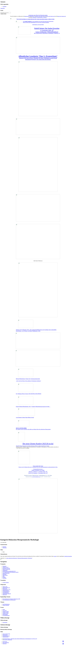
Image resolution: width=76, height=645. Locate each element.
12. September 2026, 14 (47, 30)
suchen (55, 556)
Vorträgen (45, 17)
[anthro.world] (37, 16)
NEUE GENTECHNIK (21, 428)
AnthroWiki (2, 8)
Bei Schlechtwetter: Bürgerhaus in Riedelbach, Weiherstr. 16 (47, 33)
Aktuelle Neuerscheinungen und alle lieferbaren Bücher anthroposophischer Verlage (32, 445)
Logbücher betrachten (68, 556)
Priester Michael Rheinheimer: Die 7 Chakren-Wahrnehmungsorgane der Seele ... (33, 406)
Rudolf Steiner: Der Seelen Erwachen (46, 28)
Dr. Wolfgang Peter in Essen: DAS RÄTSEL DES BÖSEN (28, 393)
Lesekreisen (34, 17)
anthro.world (42, 16)
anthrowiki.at (32, 16)
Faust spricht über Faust (38, 466)
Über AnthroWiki (6, 642)
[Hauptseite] (0, 559)
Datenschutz (5, 641)
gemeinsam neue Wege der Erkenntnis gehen (38, 15)
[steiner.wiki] (59, 16)
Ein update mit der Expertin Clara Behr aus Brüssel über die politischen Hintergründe (33, 429)
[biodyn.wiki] (47, 16)
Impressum (5, 643)
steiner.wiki (64, 16)
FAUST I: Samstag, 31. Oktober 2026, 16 (38, 471)
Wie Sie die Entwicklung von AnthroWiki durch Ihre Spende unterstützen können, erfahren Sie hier (35, 19)
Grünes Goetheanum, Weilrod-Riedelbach (47, 32)
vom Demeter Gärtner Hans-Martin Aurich (25, 417)
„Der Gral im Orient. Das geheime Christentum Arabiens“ (28, 380)
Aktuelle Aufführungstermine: (38, 469)
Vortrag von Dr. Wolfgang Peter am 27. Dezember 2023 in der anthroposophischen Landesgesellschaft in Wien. (38, 467)
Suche (1, 10)
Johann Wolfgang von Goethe (38, 470)
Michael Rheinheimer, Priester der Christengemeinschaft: (28, 378)
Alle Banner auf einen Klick (38, 24)
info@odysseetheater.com (36, 476)
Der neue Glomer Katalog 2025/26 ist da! (38, 444)
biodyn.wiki (53, 16)
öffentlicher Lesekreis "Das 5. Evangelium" (38, 56)
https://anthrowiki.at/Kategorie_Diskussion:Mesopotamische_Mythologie (19, 558)
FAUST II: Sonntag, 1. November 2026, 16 (38, 473)
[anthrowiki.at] (26, 16)
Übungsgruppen (40, 17)
